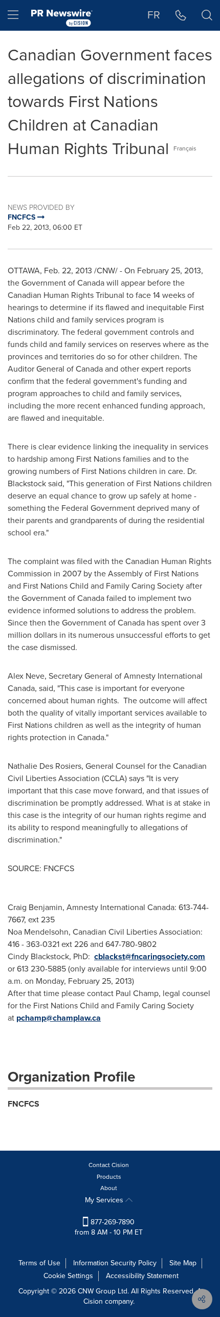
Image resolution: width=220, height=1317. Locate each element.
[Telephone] (181, 15)
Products (109, 1176)
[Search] (207, 15)
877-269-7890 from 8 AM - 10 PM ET (109, 1227)
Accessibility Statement (142, 1275)
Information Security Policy (115, 1263)
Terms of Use (39, 1263)
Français (184, 148)
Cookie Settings (68, 1275)
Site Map (182, 1263)
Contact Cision (109, 1165)
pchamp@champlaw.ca (58, 1018)
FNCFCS (23, 1104)
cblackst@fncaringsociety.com (149, 956)
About (108, 1188)
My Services (105, 1200)
